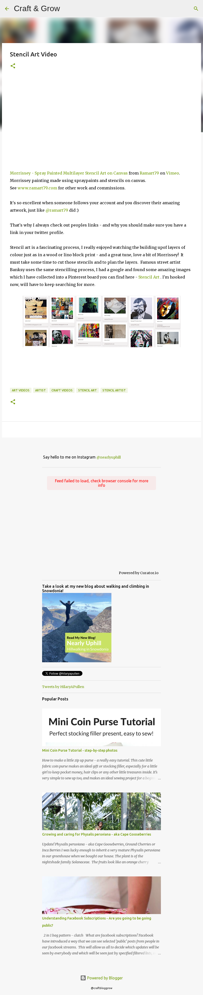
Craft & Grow (37, 8)
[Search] (67, 9)
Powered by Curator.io (138, 573)
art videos (20, 390)
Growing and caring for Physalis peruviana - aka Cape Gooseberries (96, 834)
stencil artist (114, 390)
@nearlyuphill (109, 457)
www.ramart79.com (37, 187)
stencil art (87, 390)
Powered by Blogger (104, 978)
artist (40, 390)
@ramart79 (57, 210)
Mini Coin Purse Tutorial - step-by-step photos (79, 750)
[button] (13, 66)
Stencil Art (148, 277)
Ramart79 (149, 173)
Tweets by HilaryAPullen (63, 687)
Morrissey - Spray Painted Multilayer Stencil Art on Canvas (69, 173)
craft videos (62, 390)
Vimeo (172, 173)
